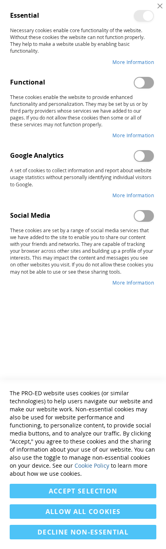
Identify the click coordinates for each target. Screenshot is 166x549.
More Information (133, 62)
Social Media (144, 216)
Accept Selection (83, 491)
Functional (144, 83)
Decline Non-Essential (83, 532)
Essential (144, 16)
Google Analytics (144, 156)
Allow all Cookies (83, 511)
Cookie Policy (92, 465)
